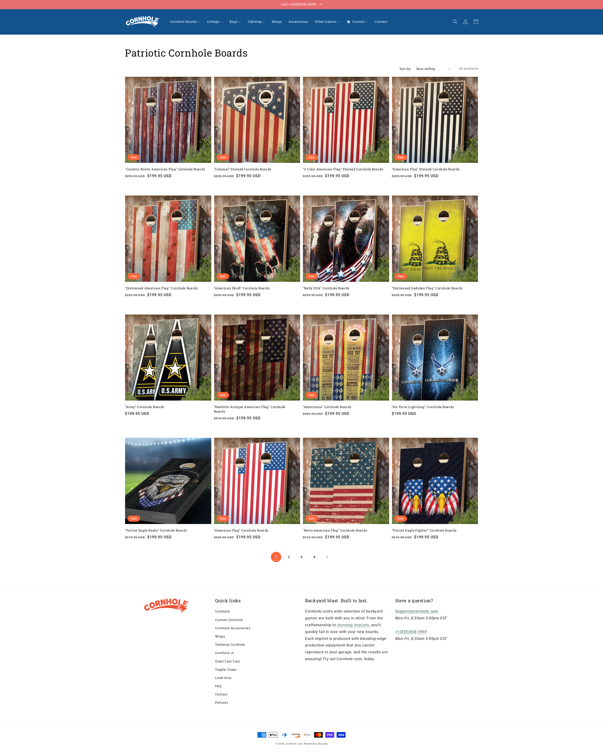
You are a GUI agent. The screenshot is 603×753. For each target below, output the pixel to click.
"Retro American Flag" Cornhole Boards (335, 530)
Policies (221, 702)
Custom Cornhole (229, 620)
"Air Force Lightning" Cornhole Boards (423, 407)
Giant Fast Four (227, 661)
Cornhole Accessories (232, 628)
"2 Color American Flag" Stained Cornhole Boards (343, 169)
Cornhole (222, 611)
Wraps (220, 636)
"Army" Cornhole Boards (144, 407)
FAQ (218, 686)
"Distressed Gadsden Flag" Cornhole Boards (427, 288)
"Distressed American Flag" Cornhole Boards (161, 288)
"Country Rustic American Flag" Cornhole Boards (165, 169)
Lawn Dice (223, 678)
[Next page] (327, 557)
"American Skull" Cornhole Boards (242, 288)
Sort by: (405, 69)
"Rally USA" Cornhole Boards (326, 288)
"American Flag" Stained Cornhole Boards (426, 169)
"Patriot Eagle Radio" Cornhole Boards (156, 530)
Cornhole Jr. (225, 653)
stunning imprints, (353, 625)
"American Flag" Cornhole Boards (241, 530)
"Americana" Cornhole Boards (327, 407)
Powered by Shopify (316, 743)
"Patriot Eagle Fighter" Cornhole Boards (424, 530)
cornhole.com (293, 743)
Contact (221, 694)
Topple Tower (226, 669)
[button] (455, 21)
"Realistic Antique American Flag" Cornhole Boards (249, 409)
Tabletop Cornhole (230, 645)
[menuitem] (185, 22)
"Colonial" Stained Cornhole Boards (242, 169)
